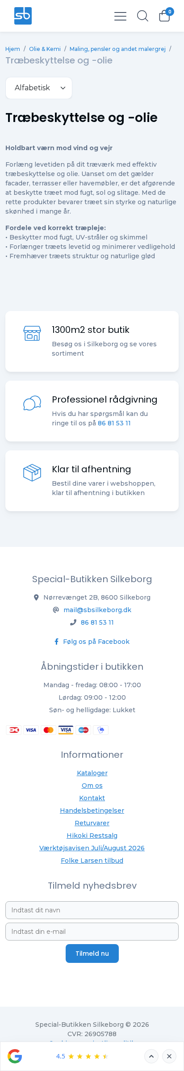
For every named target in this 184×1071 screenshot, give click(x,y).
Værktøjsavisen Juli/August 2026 (92, 848)
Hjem (12, 49)
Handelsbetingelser (92, 810)
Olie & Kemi (45, 49)
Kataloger (92, 773)
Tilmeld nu (92, 953)
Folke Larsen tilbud (92, 861)
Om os (92, 785)
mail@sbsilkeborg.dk (97, 610)
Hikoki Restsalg (92, 836)
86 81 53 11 (114, 423)
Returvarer (92, 823)
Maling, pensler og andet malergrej (118, 49)
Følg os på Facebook (95, 642)
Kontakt (92, 798)
